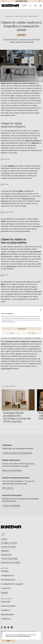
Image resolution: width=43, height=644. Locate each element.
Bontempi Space (21, 1)
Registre (8, 640)
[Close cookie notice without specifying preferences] (40, 310)
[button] (3, 1)
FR (26, 5)
